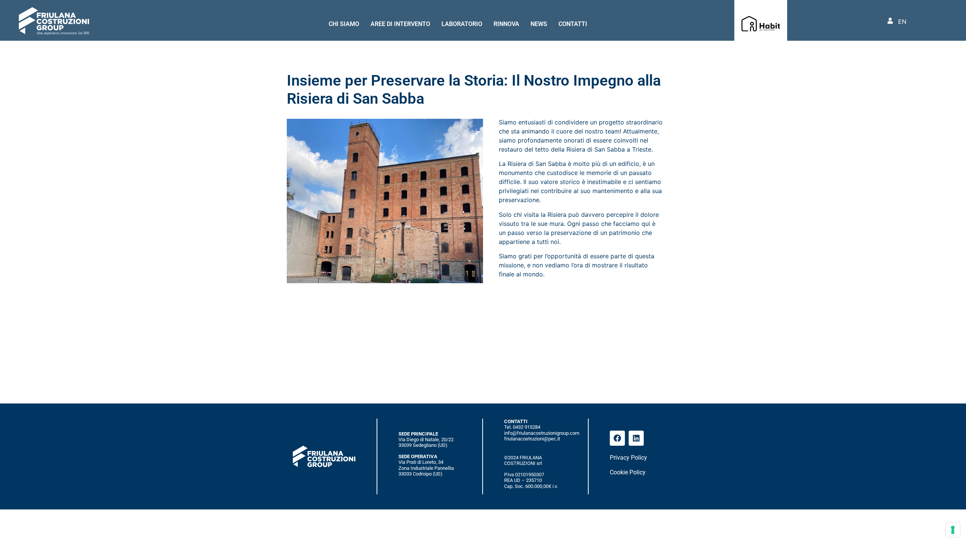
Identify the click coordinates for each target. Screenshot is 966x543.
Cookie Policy (628, 472)
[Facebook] (617, 438)
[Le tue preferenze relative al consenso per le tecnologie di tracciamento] (953, 530)
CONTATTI (572, 24)
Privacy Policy (628, 457)
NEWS (539, 24)
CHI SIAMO (344, 24)
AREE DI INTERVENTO (400, 24)
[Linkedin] (636, 438)
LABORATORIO (461, 24)
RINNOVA (506, 24)
